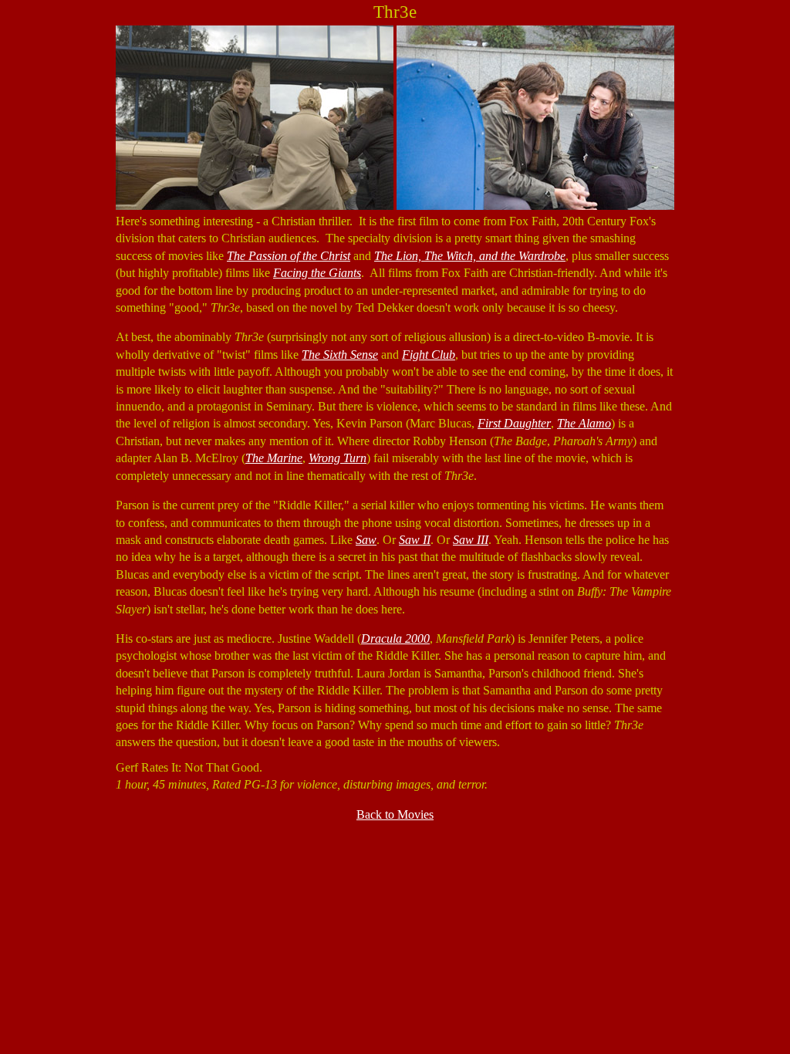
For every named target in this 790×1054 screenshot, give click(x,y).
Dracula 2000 (395, 638)
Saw (366, 539)
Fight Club (428, 354)
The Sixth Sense (340, 354)
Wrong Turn (337, 458)
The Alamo (584, 423)
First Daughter (514, 423)
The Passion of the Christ (288, 255)
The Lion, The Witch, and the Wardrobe (469, 255)
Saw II (414, 539)
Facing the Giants (317, 272)
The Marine (273, 458)
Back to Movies (395, 814)
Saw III (470, 539)
